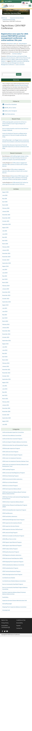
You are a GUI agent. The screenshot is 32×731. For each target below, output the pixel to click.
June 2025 (4, 234)
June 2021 (4, 389)
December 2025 (6, 214)
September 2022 (6, 340)
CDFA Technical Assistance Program (11, 571)
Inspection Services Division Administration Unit (14, 600)
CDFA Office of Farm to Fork (9, 539)
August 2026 (5, 192)
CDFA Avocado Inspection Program (11, 448)
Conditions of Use (20, 620)
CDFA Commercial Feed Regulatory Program (13, 472)
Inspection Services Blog (9, 19)
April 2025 (4, 240)
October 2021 (5, 376)
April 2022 (4, 356)
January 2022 (5, 366)
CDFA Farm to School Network (10, 482)
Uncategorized (6, 610)
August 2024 (5, 266)
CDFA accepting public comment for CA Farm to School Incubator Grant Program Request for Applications (14, 123)
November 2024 (6, 256)
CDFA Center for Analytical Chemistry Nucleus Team (15, 461)
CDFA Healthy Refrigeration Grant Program (13, 519)
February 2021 (5, 402)
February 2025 (5, 247)
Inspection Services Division (17, 18)
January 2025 (5, 250)
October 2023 (5, 298)
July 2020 (4, 424)
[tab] (29, 1)
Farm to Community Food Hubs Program (12, 584)
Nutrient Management (13, 63)
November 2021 (6, 372)
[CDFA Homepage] (4, 6)
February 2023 (5, 324)
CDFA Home (4, 18)
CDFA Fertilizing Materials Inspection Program (14, 510)
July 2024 (4, 269)
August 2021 (5, 382)
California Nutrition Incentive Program (12, 438)
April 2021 (4, 395)
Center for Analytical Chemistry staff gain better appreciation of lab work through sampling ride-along (14, 135)
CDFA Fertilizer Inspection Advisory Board (12, 502)
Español (18, 625)
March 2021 (5, 398)
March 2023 (5, 321)
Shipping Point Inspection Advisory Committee (14, 607)
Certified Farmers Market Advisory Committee (14, 581)
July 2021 (4, 385)
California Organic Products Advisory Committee (14, 442)
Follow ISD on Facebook (10, 104)
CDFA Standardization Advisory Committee (13, 565)
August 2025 (5, 227)
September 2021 (6, 379)
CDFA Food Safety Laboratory (9, 516)
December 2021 (6, 369)
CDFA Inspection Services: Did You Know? (12, 529)
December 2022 (6, 330)
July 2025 (4, 230)
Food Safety (5, 597)
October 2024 (5, 260)
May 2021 (4, 392)
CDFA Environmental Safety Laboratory (12, 479)
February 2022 (5, 363)
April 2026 (4, 201)
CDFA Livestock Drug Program (9, 532)
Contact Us (19, 628)
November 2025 (6, 218)
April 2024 (4, 279)
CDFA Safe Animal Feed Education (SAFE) (12, 558)
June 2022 (4, 350)
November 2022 (6, 334)
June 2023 (4, 311)
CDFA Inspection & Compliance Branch (12, 523)
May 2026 (4, 198)
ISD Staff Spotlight (7, 603)
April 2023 (4, 318)
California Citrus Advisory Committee (11, 435)
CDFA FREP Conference (16, 61)
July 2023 (4, 308)
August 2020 (5, 421)
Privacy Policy (4, 623)
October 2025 (5, 221)
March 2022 (5, 360)
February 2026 (5, 208)
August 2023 (5, 305)
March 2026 (5, 205)
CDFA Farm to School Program (10, 485)
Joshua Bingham (22, 43)
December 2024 (6, 253)
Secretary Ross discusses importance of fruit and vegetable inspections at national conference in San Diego (15, 146)
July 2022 (4, 347)
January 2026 (5, 211)
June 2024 (4, 272)
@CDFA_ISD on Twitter (10, 107)
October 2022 (5, 337)
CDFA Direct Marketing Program (10, 476)
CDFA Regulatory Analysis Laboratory (11, 555)
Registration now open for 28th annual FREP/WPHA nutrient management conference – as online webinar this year (14, 37)
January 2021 (5, 405)
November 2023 (6, 295)
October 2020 (5, 414)
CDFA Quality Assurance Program (10, 552)
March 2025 (5, 243)
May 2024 (4, 276)
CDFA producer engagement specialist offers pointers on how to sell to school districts (14, 164)
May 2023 (4, 314)
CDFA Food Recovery (7, 513)
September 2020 (6, 418)
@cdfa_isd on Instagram (10, 111)
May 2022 (4, 353)
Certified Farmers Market (8, 577)
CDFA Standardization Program (10, 568)
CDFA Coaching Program (8, 469)
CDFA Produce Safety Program (10, 548)
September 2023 (6, 301)
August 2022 (5, 343)
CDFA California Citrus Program (10, 451)
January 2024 (5, 289)
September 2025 (6, 224)
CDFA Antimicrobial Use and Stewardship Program (15, 445)
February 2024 (5, 285)
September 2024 (6, 263)
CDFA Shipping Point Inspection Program (12, 561)
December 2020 (6, 408)
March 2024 (5, 282)
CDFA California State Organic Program (12, 455)
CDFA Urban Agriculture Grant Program (12, 574)
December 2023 (6, 292)
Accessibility (19, 623)
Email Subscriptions (9, 114)
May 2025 (4, 237)
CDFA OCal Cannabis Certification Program (13, 535)
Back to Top (4, 620)
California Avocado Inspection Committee (13, 432)
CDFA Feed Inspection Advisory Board (11, 489)
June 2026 (4, 195)
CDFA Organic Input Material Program (12, 542)
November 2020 (6, 411)
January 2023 (5, 327)
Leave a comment (20, 64)
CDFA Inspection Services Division (10, 526)
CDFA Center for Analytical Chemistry (11, 458)
